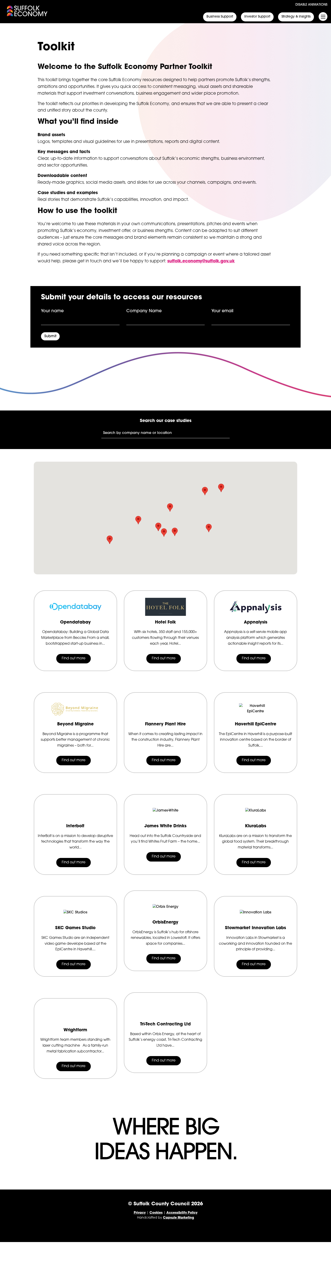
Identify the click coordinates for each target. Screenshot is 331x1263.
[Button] (219, 17)
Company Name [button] (144, 311)
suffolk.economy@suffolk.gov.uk (201, 261)
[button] (206, 4)
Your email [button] (222, 311)
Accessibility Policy (181, 1213)
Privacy (140, 1213)
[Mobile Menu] (323, 16)
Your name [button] (52, 311)
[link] (27, 10)
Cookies (156, 1213)
